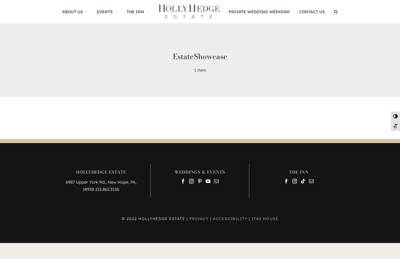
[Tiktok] (303, 181)
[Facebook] (183, 181)
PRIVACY (199, 218)
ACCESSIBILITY (230, 218)
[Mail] (216, 181)
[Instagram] (191, 181)
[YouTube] (208, 181)
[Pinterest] (199, 181)
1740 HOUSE (265, 218)
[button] (322, 11)
